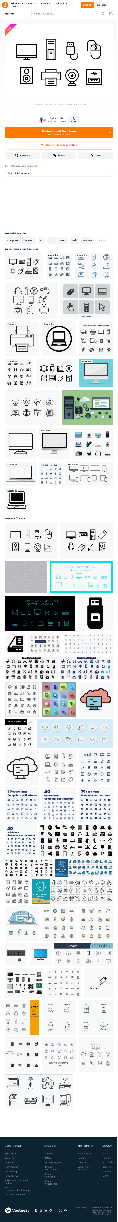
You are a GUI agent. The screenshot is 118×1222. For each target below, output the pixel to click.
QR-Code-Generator (15, 1193)
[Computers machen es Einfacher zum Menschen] (41, 953)
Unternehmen (12, 1165)
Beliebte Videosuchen (51, 1181)
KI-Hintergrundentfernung (17, 1187)
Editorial (59, 3)
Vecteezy (9, 1156)
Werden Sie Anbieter (84, 1166)
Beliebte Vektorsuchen (51, 1166)
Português (105, 1160)
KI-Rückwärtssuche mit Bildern (17, 1180)
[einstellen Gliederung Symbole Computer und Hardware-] (22, 803)
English (104, 1151)
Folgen (74, 121)
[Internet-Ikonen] (94, 264)
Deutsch (104, 1165)
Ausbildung (11, 1169)
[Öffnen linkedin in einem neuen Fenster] (46, 1210)
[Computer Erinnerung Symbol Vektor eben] (96, 697)
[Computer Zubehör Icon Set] (31, 538)
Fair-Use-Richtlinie (100, 1215)
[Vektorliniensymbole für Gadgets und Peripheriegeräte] (81, 576)
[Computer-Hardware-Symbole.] (92, 442)
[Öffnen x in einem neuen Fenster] (60, 1210)
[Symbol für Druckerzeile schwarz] (22, 337)
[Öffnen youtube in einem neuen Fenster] (65, 1210)
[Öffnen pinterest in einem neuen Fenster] (50, 1210)
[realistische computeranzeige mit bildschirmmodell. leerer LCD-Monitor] (54, 442)
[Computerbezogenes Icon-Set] (86, 298)
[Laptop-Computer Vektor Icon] (59, 337)
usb (74, 238)
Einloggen (101, 5)
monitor (29, 238)
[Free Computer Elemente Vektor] (87, 406)
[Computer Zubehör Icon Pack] (24, 264)
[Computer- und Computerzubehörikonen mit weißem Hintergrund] (51, 472)
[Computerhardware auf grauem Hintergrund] (26, 576)
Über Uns (83, 1160)
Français (104, 1169)
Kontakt (82, 1156)
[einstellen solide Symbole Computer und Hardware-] (96, 803)
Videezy (9, 1160)
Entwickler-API (12, 1174)
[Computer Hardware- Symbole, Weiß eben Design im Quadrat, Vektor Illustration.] (59, 697)
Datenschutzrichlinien (101, 1213)
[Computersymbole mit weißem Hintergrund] (59, 264)
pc (41, 238)
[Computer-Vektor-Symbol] (20, 442)
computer (12, 238)
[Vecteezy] (5, 5)
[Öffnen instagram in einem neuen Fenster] (41, 1210)
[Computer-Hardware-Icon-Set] (56, 371)
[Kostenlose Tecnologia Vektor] (31, 298)
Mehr (13, 6)
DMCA (47, 1156)
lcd (51, 238)
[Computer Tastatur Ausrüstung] (16, 953)
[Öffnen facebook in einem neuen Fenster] (36, 1210)
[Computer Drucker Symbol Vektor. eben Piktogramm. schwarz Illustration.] (15, 642)
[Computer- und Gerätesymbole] (96, 337)
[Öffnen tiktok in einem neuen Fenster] (55, 1210)
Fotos (31, 3)
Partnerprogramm (53, 1160)
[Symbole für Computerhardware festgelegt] (22, 697)
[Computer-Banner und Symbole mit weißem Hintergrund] (22, 922)
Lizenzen (48, 1151)
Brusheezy (10, 1151)
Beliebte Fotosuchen (50, 1174)
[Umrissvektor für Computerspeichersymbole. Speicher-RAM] (22, 766)
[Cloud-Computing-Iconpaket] (32, 406)
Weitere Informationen (18, 171)
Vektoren (15, 3)
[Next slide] (106, 238)
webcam (87, 238)
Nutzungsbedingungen (100, 1211)
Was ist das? (32, 166)
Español (104, 1156)
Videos (44, 3)
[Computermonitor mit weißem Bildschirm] (96, 371)
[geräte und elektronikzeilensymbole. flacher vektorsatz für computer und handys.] (89, 472)
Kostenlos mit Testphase (59, 132)
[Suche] (103, 13)
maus (63, 238)
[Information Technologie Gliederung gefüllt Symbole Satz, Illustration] (64, 981)
